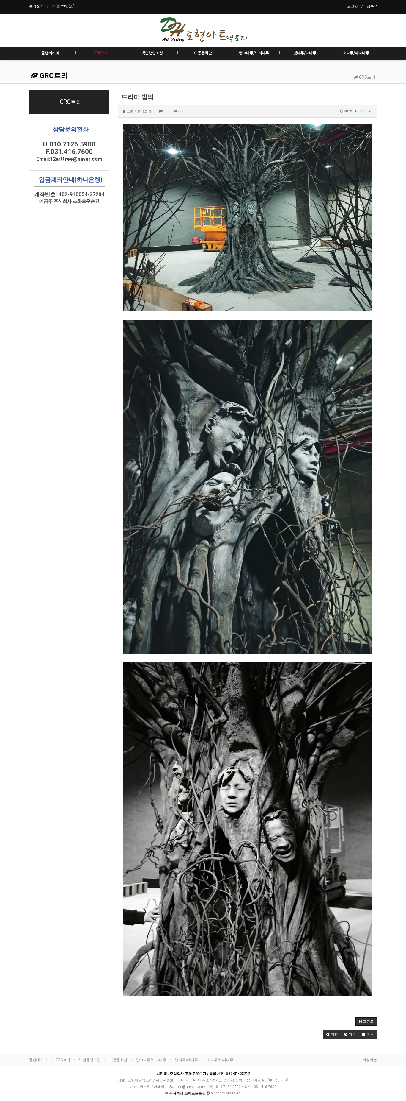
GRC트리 (101, 53)
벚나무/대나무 (304, 53)
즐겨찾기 (36, 6)
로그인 (352, 6)
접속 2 (372, 6)
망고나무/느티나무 (254, 53)
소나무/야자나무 (356, 53)
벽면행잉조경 (152, 53)
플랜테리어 (50, 53)
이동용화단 (203, 53)
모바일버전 (368, 1060)
